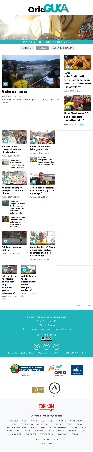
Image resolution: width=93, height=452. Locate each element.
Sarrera (27, 48)
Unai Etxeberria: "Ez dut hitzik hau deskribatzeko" (76, 116)
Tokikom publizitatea (46, 444)
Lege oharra (27, 353)
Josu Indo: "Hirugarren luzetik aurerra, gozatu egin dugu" (42, 190)
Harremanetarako (70, 353)
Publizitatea (41, 353)
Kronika (39, 431)
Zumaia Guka (62, 434)
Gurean (46, 440)
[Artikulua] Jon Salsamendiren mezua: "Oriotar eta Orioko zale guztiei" (17, 163)
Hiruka (28, 431)
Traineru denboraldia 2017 (46, 42)
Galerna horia (14, 91)
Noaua (61, 431)
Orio (19, 96)
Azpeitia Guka (27, 424)
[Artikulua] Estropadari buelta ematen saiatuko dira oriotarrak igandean (46, 161)
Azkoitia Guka (43, 424)
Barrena (58, 424)
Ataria (14, 424)
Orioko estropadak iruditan (11, 248)
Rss (84, 353)
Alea (43, 421)
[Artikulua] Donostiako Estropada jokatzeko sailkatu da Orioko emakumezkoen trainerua (18, 222)
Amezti (52, 421)
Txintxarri (31, 434)
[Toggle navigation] (3, 8)
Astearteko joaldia (62, 48)
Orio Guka (17, 434)
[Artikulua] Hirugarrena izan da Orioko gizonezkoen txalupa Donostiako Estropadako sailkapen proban (17, 207)
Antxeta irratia (77, 421)
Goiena (43, 428)
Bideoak (42, 48)
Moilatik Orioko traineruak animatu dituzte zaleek (12, 149)
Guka (83, 428)
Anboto (62, 421)
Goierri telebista (58, 428)
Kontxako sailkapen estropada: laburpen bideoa (12, 190)
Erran (79, 424)
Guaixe (74, 428)
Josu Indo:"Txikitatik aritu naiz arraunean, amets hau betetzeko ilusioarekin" (77, 80)
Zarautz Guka (46, 434)
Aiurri (34, 421)
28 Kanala (76, 434)
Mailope (50, 431)
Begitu (69, 424)
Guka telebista (14, 431)
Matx (37, 440)
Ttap (56, 440)
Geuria (33, 428)
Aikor (24, 421)
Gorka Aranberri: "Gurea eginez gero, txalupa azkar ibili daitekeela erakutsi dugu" (42, 251)
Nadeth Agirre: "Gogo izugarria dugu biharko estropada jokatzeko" (28, 283)
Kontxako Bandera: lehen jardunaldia (40, 148)
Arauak (54, 353)
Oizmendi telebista (77, 431)
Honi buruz (12, 353)
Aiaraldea (13, 421)
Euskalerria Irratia (16, 428)
